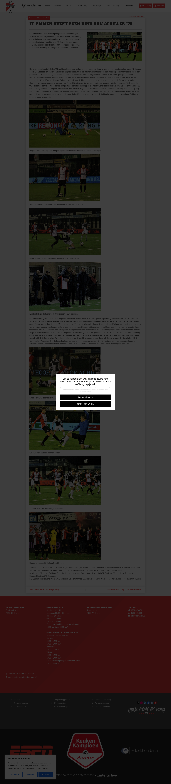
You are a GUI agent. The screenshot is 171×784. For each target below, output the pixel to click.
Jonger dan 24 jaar (85, 404)
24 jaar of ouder (85, 397)
